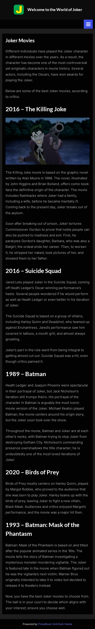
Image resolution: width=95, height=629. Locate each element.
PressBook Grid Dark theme (55, 624)
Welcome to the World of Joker (54, 9)
